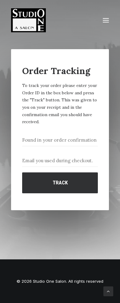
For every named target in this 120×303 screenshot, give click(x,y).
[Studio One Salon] (28, 20)
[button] (106, 20)
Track (60, 182)
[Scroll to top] (108, 291)
